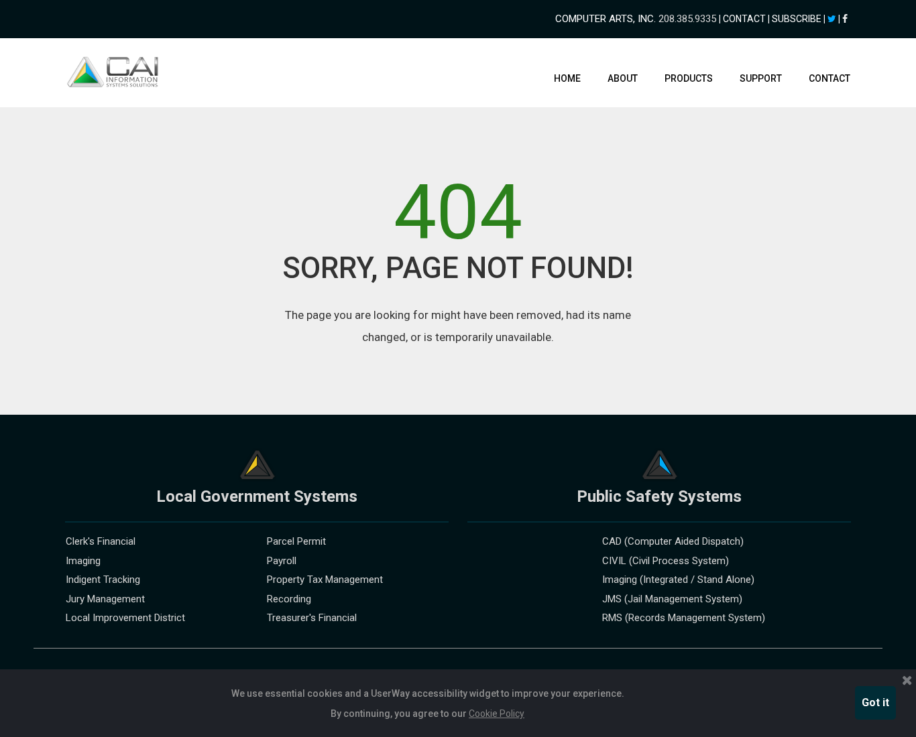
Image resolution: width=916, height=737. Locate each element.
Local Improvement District (125, 618)
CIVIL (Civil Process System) (665, 561)
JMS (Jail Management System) (672, 599)
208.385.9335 (687, 19)
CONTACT (829, 78)
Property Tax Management (325, 580)
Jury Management (105, 599)
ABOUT (623, 78)
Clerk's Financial (100, 541)
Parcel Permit (296, 541)
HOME (567, 78)
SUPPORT (761, 78)
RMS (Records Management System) (683, 618)
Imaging (83, 561)
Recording (289, 599)
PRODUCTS (689, 78)
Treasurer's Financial (312, 618)
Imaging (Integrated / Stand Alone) (678, 580)
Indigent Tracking (103, 580)
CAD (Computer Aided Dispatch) (673, 541)
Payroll (281, 561)
